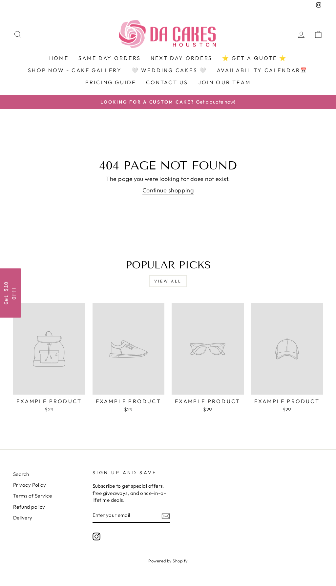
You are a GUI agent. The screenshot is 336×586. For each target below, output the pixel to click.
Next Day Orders (181, 58)
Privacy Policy (29, 485)
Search (21, 474)
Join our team (224, 82)
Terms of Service (32, 496)
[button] (10, 293)
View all (168, 281)
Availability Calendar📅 (262, 70)
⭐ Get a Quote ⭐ (254, 58)
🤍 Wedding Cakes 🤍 (169, 70)
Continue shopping (168, 190)
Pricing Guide (110, 82)
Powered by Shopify (167, 560)
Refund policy (29, 507)
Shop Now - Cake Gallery (75, 70)
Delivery (22, 518)
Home (59, 58)
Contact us (167, 82)
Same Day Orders (109, 58)
